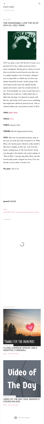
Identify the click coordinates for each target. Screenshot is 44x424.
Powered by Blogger (24, 417)
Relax (12, 119)
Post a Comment (13, 353)
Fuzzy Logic (8, 7)
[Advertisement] (22, 287)
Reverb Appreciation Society (30, 212)
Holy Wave (13, 112)
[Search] (39, 3)
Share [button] (5, 209)
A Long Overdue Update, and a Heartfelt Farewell (20, 349)
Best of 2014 (11, 212)
